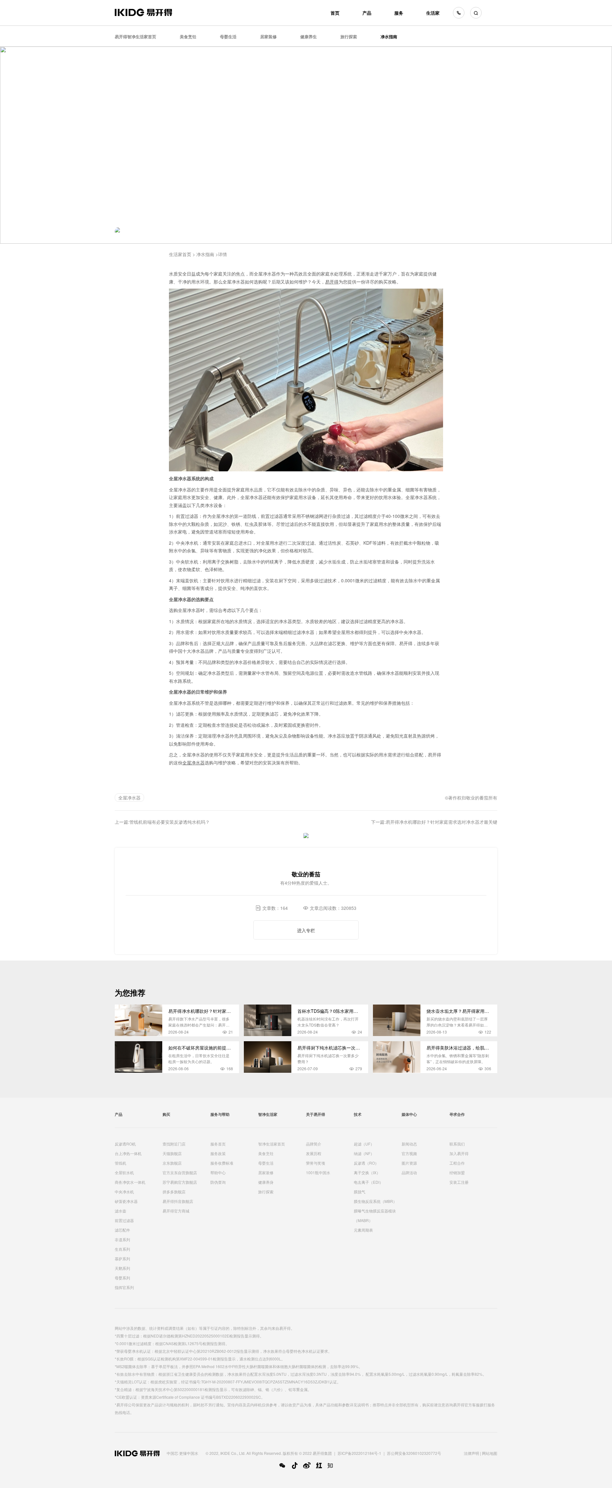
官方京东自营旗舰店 (180, 1172)
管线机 (120, 1163)
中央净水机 (124, 1191)
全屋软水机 (124, 1172)
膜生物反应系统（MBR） (375, 1201)
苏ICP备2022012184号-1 (359, 1453)
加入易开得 (459, 1153)
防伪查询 (218, 1182)
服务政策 (218, 1153)
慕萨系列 (122, 1258)
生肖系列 (122, 1249)
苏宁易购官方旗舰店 (180, 1182)
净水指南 (389, 36)
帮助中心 (218, 1172)
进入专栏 (306, 930)
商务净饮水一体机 (130, 1182)
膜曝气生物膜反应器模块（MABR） (375, 1215)
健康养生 (308, 36)
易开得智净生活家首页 (135, 36)
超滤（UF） (364, 1143)
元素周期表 (363, 1230)
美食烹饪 (188, 36)
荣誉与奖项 (315, 1163)
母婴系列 (122, 1277)
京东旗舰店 (172, 1163)
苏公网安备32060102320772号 (414, 1453)
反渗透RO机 (125, 1143)
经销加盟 (457, 1172)
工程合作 (457, 1163)
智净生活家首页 (271, 1143)
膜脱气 (359, 1191)
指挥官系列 (124, 1287)
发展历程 (313, 1153)
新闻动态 (409, 1143)
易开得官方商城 (176, 1210)
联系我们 (457, 1143)
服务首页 (218, 1143)
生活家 (433, 13)
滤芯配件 (122, 1230)
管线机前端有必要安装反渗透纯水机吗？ (169, 822)
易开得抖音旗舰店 (178, 1201)
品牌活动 (409, 1172)
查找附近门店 (174, 1143)
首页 (335, 13)
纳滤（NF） (364, 1153)
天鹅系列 (122, 1268)
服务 (398, 13)
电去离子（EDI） (368, 1182)
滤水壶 (120, 1210)
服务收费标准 (221, 1163)
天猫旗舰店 (172, 1153)
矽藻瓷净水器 (126, 1201)
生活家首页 (180, 254)
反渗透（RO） (366, 1163)
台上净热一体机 (128, 1153)
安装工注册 (459, 1182)
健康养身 (265, 1182)
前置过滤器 (124, 1220)
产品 (366, 13)
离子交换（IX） (367, 1172)
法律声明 (471, 1453)
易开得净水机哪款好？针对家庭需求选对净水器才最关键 (441, 822)
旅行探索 (348, 36)
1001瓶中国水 (318, 1172)
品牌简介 (313, 1143)
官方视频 (409, 1153)
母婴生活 (228, 36)
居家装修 (268, 36)
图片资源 (409, 1163)
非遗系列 (122, 1239)
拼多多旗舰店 (174, 1191)
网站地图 (489, 1453)
